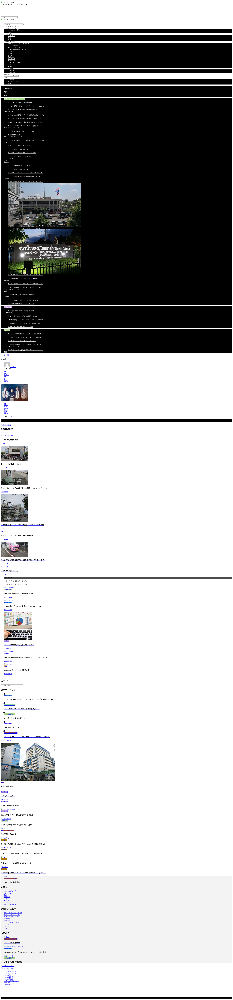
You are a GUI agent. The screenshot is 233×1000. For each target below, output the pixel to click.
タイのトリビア (9, 902)
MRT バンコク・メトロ (15, 47)
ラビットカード (13, 45)
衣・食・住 (8, 893)
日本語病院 (11, 36)
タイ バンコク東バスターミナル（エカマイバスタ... (25, 228)
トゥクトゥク (12, 53)
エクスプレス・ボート (15, 62)
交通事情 (7, 897)
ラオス (6, 77)
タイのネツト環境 (14, 30)
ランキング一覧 (6, 740)
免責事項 (7, 984)
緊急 (9, 38)
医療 (9, 39)
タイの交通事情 (9, 41)
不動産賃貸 (11, 70)
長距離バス (11, 59)
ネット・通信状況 (10, 904)
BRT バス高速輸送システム (17, 49)
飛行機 (10, 66)
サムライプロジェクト (15, 81)
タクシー (11, 55)
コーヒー (11, 79)
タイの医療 (8, 34)
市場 (9, 32)
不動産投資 (11, 72)
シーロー (7, 926)
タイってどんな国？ (10, 26)
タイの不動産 (8, 68)
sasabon (7, 74)
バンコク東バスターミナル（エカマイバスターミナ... (25, 275)
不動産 (6, 899)
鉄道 (9, 64)
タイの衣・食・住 (10, 28)
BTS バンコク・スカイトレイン (18, 43)
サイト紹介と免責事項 (11, 76)
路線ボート (11, 61)
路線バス (11, 57)
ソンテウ (11, 51)
